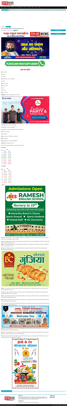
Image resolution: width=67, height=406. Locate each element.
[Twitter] (52, 397)
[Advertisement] (33, 18)
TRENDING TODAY (58, 30)
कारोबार (29, 7)
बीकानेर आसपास (20, 7)
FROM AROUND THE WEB (7, 391)
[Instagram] (54, 397)
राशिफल (32, 7)
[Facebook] (50, 397)
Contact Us (20, 400)
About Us (20, 395)
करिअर (36, 7)
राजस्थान (8, 7)
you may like (58, 33)
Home (4, 7)
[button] (1, 7)
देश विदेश (12, 7)
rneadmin (3, 30)
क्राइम (39, 7)
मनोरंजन (25, 7)
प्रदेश (16, 7)
